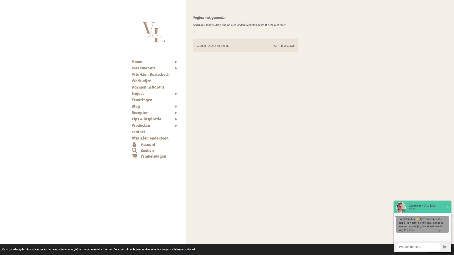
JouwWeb (289, 45)
